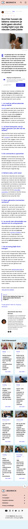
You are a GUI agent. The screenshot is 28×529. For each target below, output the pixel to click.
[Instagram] (8, 332)
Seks (13, 11)
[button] (23, 495)
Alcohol (4, 108)
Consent (6, 137)
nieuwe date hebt (17, 269)
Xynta (21, 518)
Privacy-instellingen (8, 505)
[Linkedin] (10, 332)
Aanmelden (20, 85)
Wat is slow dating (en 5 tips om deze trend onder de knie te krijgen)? (13, 298)
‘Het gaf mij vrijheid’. (8, 290)
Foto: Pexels (24, 50)
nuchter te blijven (15, 232)
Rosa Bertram (7, 11)
